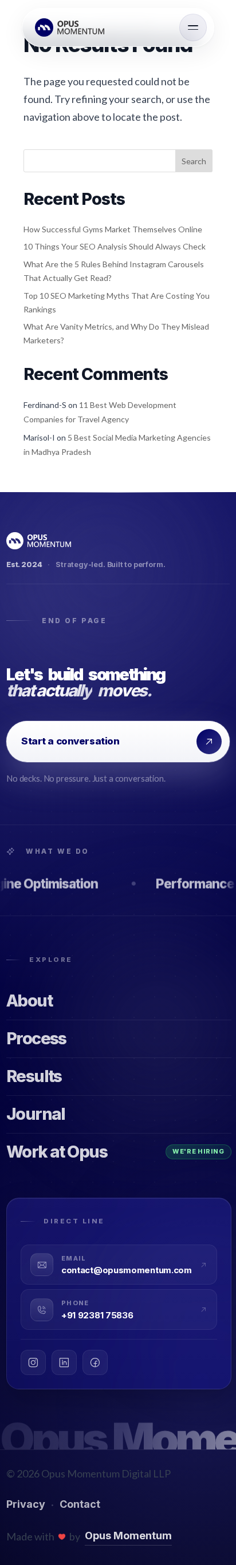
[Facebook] (95, 1362)
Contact (80, 1504)
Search (194, 161)
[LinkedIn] (64, 1362)
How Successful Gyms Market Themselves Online (112, 229)
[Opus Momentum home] (71, 27)
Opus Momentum (128, 1536)
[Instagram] (33, 1362)
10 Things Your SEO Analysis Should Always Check (114, 246)
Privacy (25, 1504)
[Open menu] (193, 27)
